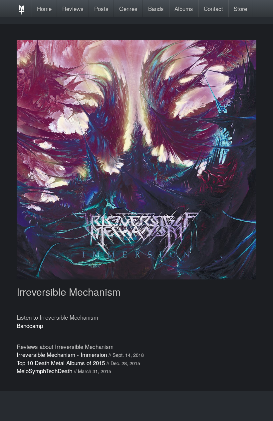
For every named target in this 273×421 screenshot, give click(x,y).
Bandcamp (30, 325)
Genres (128, 8)
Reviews (73, 8)
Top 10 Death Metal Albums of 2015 (61, 363)
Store (240, 8)
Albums (183, 8)
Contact (213, 8)
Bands (156, 8)
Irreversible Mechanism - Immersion (62, 354)
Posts (101, 8)
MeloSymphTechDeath (44, 371)
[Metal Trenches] (22, 8)
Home (44, 8)
